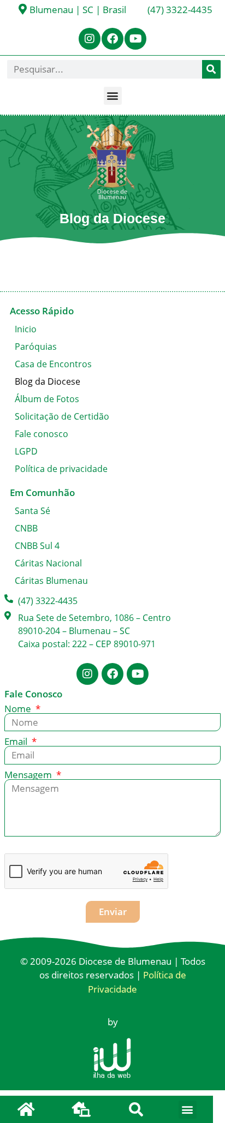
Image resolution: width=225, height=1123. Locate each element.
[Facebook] (112, 39)
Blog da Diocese (47, 381)
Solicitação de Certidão (62, 416)
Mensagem (29, 774)
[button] (113, 96)
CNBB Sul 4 (37, 546)
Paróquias (36, 347)
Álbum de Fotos (47, 399)
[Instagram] (89, 39)
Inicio (26, 329)
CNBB (26, 528)
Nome (18, 708)
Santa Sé (32, 511)
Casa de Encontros (53, 364)
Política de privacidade (61, 469)
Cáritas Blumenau (51, 581)
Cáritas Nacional (48, 563)
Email (16, 741)
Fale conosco (41, 434)
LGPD (26, 451)
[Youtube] (135, 39)
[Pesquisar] (211, 69)
